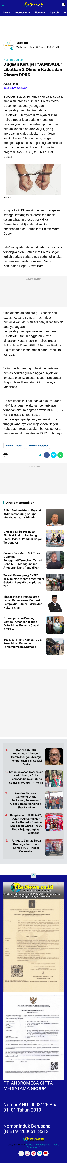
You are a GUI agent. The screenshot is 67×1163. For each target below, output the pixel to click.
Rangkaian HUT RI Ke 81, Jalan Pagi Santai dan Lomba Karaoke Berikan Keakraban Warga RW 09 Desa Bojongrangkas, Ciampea (26, 824)
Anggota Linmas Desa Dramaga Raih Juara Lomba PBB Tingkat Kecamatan (26, 846)
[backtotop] (33, 875)
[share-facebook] (47, 455)
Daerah (54, 12)
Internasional (22, 12)
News (6, 12)
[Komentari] (5, 455)
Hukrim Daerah (13, 59)
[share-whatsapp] (60, 455)
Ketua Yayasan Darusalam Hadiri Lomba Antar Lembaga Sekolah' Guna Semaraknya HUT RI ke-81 (26, 777)
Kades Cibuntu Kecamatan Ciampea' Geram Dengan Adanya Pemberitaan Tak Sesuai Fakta (26, 757)
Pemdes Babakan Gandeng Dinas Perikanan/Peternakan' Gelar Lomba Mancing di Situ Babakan (26, 800)
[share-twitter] (54, 455)
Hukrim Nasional (38, 445)
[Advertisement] (33, 703)
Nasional (40, 12)
